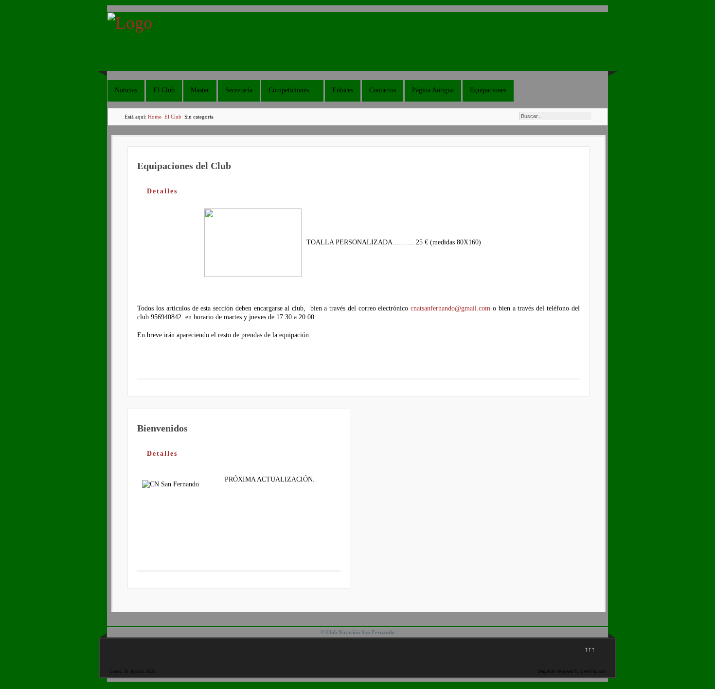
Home (154, 117)
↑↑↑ (590, 649)
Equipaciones (488, 90)
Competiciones (288, 90)
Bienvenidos (162, 428)
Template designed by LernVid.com (571, 671)
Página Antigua (433, 90)
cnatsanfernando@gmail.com (450, 308)
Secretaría (238, 90)
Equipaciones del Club (184, 166)
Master (200, 90)
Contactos (382, 90)
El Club (164, 90)
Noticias (126, 90)
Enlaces (342, 90)
